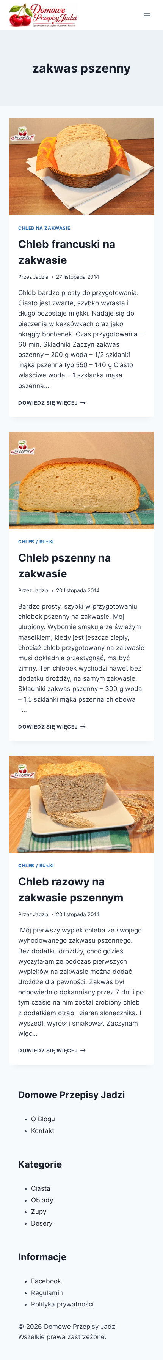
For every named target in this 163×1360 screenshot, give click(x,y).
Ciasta (40, 1188)
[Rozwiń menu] (147, 15)
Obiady (42, 1200)
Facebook (46, 1281)
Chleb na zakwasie (44, 228)
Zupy (38, 1211)
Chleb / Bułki (36, 541)
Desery (41, 1223)
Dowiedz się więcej (52, 403)
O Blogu (43, 1119)
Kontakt (42, 1130)
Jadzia (41, 277)
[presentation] (81, 166)
